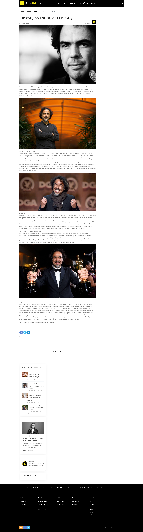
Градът (57, 497)
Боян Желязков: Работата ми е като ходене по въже (33, 439)
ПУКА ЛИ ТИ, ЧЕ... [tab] (27, 368)
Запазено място (42, 501)
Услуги (97, 487)
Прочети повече (27, 450)
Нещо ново (23, 504)
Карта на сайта (72, 487)
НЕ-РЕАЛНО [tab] (37, 368)
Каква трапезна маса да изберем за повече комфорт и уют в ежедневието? (36, 375)
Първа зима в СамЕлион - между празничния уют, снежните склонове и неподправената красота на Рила (35, 397)
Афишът (61, 3)
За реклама (82, 487)
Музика (92, 504)
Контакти (90, 487)
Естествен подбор (43, 504)
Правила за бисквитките (57, 487)
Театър (92, 507)
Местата (41, 497)
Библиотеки (93, 515)
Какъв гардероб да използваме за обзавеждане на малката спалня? (36, 385)
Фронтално (75, 501)
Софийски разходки (87, 3)
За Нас (29, 487)
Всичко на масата (43, 507)
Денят (42, 3)
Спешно (103, 487)
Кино (91, 501)
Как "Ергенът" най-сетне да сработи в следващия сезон (36, 407)
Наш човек (51, 3)
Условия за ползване (40, 487)
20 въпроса (72, 3)
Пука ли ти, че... (24, 501)
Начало (23, 487)
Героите (75, 497)
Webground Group (107, 527)
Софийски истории (60, 501)
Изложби (92, 509)
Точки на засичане (60, 504)
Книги (91, 512)
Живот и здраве (42, 509)
